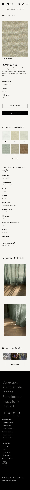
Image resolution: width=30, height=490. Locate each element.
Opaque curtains (7, 432)
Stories (7, 392)
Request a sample (15, 113)
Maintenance (6, 455)
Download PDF (15, 105)
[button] (7, 356)
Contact (8, 406)
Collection (12, 9)
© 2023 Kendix (6, 477)
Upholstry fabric (7, 422)
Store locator (12, 397)
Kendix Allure (6, 443)
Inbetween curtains (8, 429)
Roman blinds (6, 426)
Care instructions (7, 458)
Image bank (10, 401)
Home (7, 9)
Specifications (6, 452)
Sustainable (6, 446)
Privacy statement (18, 477)
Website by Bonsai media (9, 480)
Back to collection (8, 15)
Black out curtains (7, 438)
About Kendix (12, 387)
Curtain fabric (6, 419)
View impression (7, 58)
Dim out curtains (7, 435)
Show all (14, 159)
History (4, 449)
